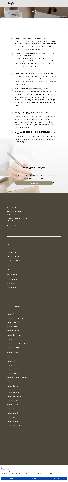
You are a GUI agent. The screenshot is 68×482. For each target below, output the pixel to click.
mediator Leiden (12, 365)
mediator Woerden (13, 421)
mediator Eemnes (12, 353)
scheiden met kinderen (14, 270)
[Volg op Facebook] (29, 461)
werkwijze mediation (13, 261)
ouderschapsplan (12, 274)
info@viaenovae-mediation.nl (17, 218)
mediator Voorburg (13, 417)
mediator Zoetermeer (14, 425)
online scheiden (12, 288)
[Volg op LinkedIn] (39, 461)
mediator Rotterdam (13, 409)
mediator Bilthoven (13, 331)
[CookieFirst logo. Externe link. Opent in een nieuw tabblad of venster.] (1, 468)
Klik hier (52, 125)
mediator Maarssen (13, 382)
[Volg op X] (32, 461)
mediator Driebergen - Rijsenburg (17, 343)
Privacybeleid (64, 466)
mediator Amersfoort (13, 322)
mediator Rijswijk (12, 405)
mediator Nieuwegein (14, 396)
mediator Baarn (12, 327)
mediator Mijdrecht (13, 392)
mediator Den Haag (13, 347)
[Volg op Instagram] (35, 461)
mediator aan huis (12, 283)
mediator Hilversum (13, 361)
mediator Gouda (12, 357)
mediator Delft (11, 339)
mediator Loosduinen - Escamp (17, 378)
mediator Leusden (12, 373)
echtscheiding (11, 266)
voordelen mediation (13, 256)
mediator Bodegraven (14, 335)
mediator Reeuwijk (13, 400)
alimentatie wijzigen (13, 279)
